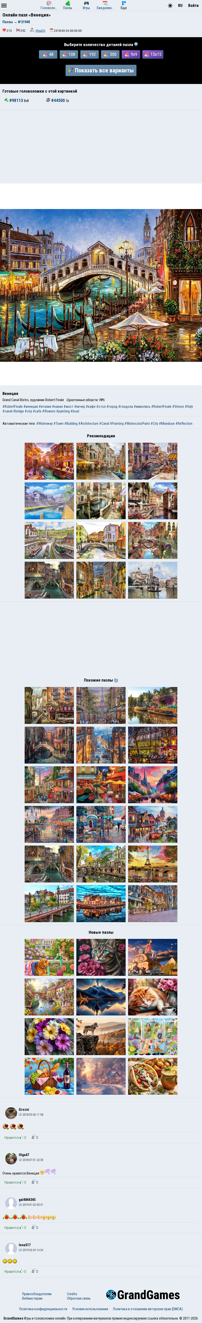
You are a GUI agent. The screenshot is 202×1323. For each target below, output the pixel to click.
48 (51, 54)
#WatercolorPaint (137, 423)
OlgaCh (40, 31)
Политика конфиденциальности (43, 1309)
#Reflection (183, 423)
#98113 (16, 100)
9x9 (134, 54)
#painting (63, 411)
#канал (57, 406)
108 (71, 54)
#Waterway (44, 423)
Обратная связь (79, 1298)
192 (92, 54)
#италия (45, 406)
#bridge (18, 411)
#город (112, 406)
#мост (68, 406)
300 (113, 54)
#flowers (48, 411)
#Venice (178, 406)
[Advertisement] (101, 146)
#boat (74, 411)
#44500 (58, 100)
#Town (58, 423)
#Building (71, 423)
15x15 (156, 54)
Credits (72, 1294)
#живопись (142, 406)
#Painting (117, 423)
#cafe (37, 411)
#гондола (125, 406)
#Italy (189, 406)
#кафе (91, 406)
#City (154, 423)
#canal (7, 411)
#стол (101, 406)
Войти (193, 5)
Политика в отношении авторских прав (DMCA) (148, 1309)
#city (28, 411)
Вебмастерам (32, 1298)
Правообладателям (36, 1294)
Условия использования (90, 1309)
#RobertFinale (12, 406)
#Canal (104, 423)
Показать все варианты (104, 70)
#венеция (30, 406)
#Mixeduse (167, 423)
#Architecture (88, 423)
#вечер (79, 406)
